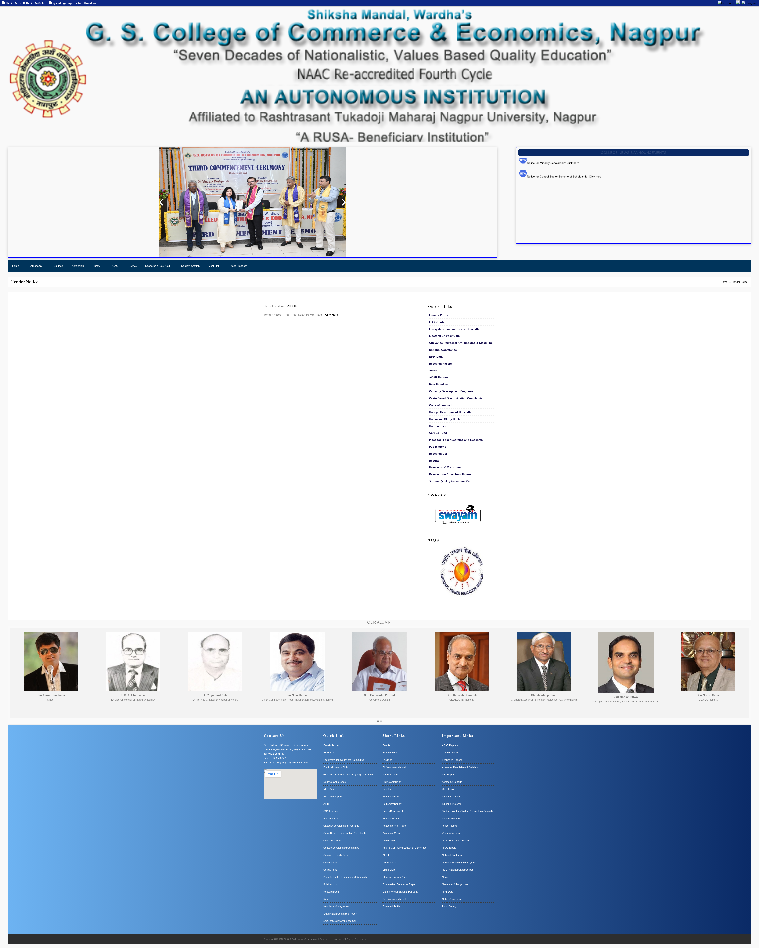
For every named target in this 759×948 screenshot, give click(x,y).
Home (15, 265)
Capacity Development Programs (451, 391)
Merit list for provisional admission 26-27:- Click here (559, 182)
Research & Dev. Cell (157, 265)
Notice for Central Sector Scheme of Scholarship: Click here (564, 231)
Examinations (390, 752)
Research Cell (438, 453)
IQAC (115, 265)
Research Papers (440, 363)
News (445, 877)
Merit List (213, 265)
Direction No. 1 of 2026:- (542, 200)
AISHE (433, 370)
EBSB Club (436, 322)
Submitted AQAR (451, 818)
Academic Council (392, 833)
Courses (58, 265)
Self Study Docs (391, 796)
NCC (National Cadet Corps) (457, 869)
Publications (437, 446)
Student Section (190, 265)
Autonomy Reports (452, 782)
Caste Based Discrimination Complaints (456, 398)
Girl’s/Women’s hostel (394, 767)
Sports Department (393, 811)
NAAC (133, 265)
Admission (78, 265)
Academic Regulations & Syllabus (460, 767)
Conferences (437, 425)
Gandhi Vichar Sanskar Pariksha (400, 891)
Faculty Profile (439, 315)
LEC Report (448, 774)
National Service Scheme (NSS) (459, 862)
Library (96, 265)
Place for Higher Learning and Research (456, 439)
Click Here (293, 306)
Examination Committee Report (450, 474)
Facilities (387, 760)
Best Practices (238, 265)
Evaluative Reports (452, 760)
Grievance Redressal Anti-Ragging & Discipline (461, 342)
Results (434, 460)
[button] (378, 721)
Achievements (390, 840)
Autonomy (36, 265)
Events (386, 745)
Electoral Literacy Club (444, 335)
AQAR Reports (439, 377)
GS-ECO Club (390, 774)
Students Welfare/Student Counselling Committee (468, 811)
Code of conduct (440, 405)
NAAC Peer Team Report (455, 840)
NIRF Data (436, 356)
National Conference (443, 349)
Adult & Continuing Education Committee (405, 847)
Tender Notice (449, 826)
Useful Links (448, 789)
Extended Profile (391, 906)
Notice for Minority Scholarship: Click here (553, 218)
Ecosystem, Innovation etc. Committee (455, 329)
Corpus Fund (438, 432)
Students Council (451, 796)
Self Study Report (392, 804)
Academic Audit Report (395, 826)
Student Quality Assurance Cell (450, 481)
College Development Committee (451, 412)
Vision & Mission (451, 833)
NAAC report (449, 847)
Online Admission (392, 782)
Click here (564, 200)
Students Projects (451, 804)
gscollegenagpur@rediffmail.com (75, 3)
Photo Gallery (449, 906)
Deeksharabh (390, 862)
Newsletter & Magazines (445, 467)
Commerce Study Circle (445, 419)
